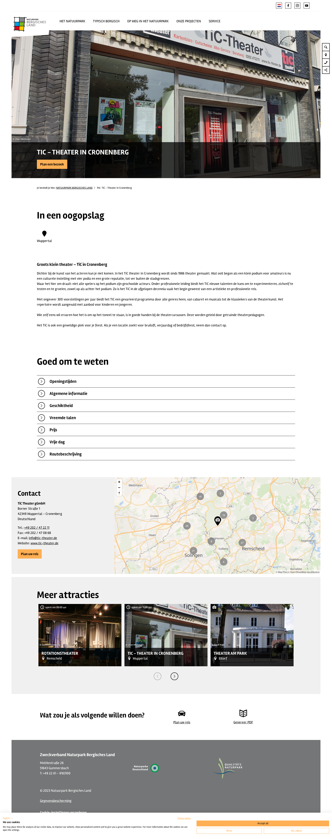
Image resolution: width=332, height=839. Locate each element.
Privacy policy (184, 818)
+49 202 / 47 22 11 (36, 527)
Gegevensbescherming (55, 801)
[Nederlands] (279, 6)
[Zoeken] (326, 47)
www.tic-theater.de (44, 543)
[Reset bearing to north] (119, 493)
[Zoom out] (119, 487)
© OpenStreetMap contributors (304, 572)
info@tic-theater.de (43, 538)
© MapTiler (281, 572)
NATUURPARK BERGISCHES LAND (74, 187)
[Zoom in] (119, 482)
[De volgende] (174, 676)
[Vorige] (157, 676)
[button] (288, 6)
